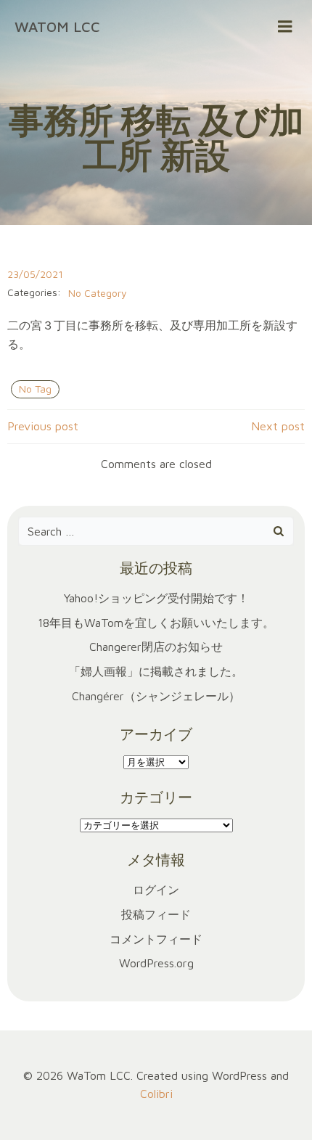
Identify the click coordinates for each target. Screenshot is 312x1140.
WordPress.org (156, 962)
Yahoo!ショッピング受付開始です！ (156, 597)
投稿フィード (156, 914)
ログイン (156, 889)
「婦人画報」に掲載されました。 (156, 671)
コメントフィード (156, 939)
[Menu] (285, 27)
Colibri (156, 1093)
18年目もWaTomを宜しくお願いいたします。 (156, 622)
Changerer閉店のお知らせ (156, 646)
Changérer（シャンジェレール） (156, 695)
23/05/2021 (35, 274)
